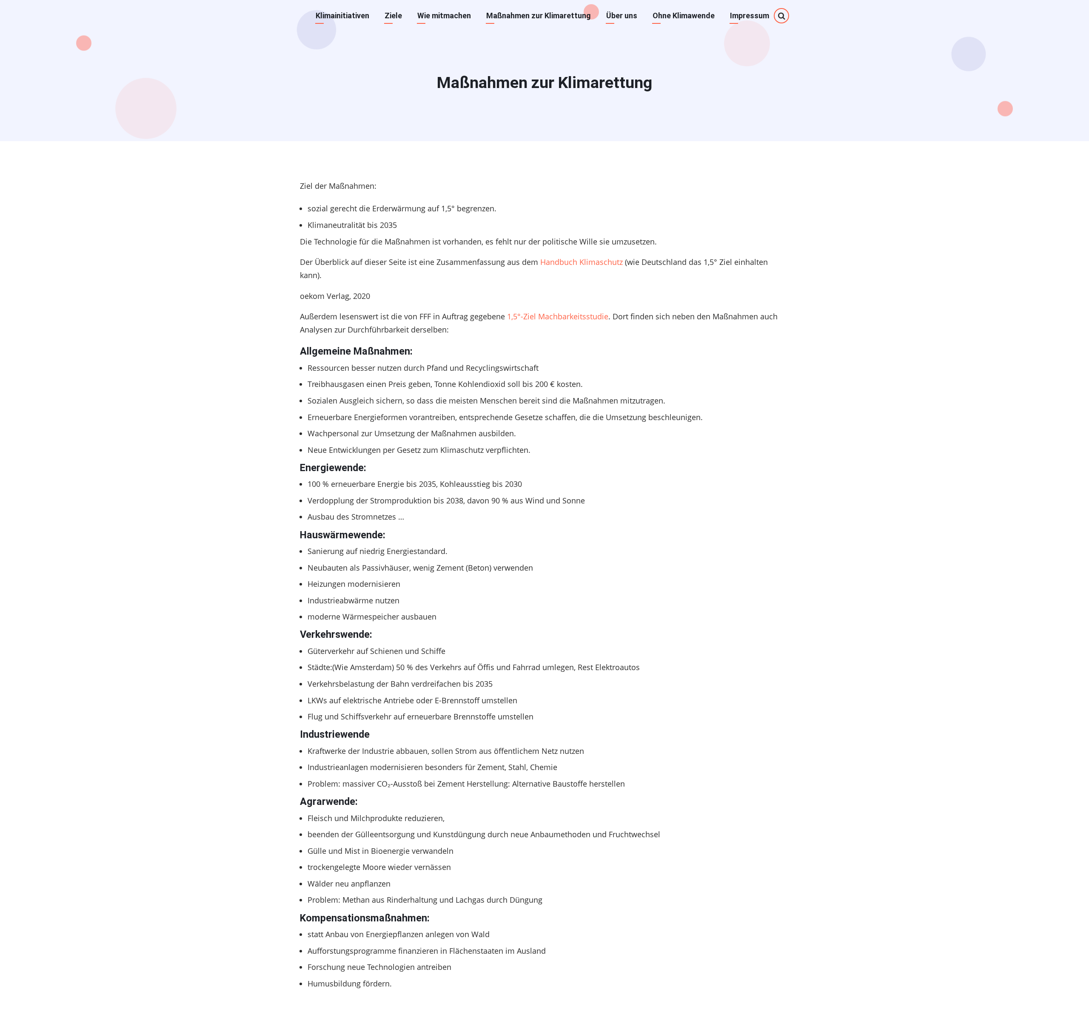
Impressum (749, 15)
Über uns (621, 15)
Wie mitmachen (444, 15)
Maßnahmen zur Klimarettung (538, 15)
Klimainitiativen (342, 15)
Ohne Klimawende (684, 15)
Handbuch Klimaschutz (581, 262)
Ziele (393, 15)
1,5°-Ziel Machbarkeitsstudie (557, 316)
